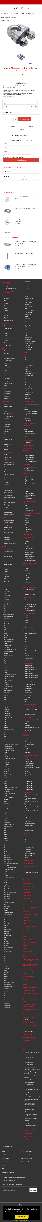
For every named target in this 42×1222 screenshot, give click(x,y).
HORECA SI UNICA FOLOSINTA (8, 292)
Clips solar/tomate (8, 690)
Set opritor (6, 964)
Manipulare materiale (9, 320)
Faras (5, 760)
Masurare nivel (7, 442)
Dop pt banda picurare (9, 750)
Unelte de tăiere (28, 1055)
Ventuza (27, 291)
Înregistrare (4, 1155)
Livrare (7, 171)
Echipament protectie (29, 704)
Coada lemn (6, 692)
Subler (5, 978)
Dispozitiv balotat (8, 742)
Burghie (6, 454)
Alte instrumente (29, 510)
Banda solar (27, 690)
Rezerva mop (7, 916)
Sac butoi (6, 941)
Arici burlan (7, 607)
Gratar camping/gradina (9, 793)
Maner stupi (7, 816)
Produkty (26, 1050)
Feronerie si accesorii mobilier (29, 538)
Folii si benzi (7, 313)
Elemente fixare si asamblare (31, 513)
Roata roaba (6, 924)
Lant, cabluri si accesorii (17, 13)
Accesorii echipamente (9, 514)
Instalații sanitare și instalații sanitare (31, 1100)
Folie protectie (28, 306)
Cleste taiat (26, 898)
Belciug (6, 628)
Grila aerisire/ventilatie (9, 797)
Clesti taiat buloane (28, 902)
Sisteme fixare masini (9, 464)
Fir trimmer (6, 764)
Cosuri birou (28, 851)
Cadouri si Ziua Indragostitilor (27, 1137)
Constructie (5, 296)
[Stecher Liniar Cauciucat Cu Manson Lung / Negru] (7, 222)
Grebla (5, 795)
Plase (26, 770)
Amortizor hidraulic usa (30, 560)
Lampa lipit (6, 803)
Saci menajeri (28, 849)
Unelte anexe (7, 554)
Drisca (5, 754)
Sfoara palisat (28, 725)
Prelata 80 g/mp (28, 781)
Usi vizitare (26, 1040)
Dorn (26, 300)
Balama (5, 610)
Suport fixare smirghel (9, 982)
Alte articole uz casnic (30, 823)
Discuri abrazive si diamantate (28, 449)
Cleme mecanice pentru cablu (9, 17)
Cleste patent (27, 892)
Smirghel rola (28, 485)
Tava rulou (6, 992)
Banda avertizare (29, 375)
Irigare (5, 385)
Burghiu (6, 643)
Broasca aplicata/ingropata (10, 639)
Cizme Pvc (6, 684)
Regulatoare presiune (30, 433)
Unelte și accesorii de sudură (31, 1089)
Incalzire (6, 409)
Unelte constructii (28, 597)
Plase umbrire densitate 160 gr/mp (31, 811)
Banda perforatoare (8, 616)
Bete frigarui (28, 394)
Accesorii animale (29, 825)
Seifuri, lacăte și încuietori (31, 1118)
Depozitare (5, 477)
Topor (5, 999)
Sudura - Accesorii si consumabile (29, 424)
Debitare (6, 579)
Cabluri (26, 592)
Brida (5, 637)
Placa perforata (7, 887)
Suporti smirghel (29, 476)
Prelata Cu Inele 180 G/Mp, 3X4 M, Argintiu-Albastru (25, 265)
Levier (5, 811)
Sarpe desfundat (7, 951)
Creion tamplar (7, 715)
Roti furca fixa (28, 665)
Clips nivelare (28, 331)
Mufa (5, 834)
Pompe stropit (28, 774)
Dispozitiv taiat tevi (29, 322)
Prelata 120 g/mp (29, 783)
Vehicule (25, 1029)
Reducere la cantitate (12, 167)
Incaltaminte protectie (30, 714)
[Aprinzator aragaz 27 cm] (7, 256)
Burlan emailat (7, 645)
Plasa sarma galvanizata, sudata (32, 406)
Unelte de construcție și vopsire (32, 1052)
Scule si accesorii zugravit (30, 631)
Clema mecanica (28, 302)
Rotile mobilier (28, 554)
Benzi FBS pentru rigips (30, 684)
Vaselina (27, 287)
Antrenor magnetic (8, 601)
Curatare (6, 404)
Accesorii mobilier (29, 552)
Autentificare (5, 1158)
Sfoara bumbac (28, 731)
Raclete (26, 857)
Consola (6, 707)
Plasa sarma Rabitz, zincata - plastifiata (31, 414)
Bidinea (6, 629)
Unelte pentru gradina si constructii (30, 734)
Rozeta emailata (7, 935)
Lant (5, 807)
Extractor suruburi (29, 343)
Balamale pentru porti (29, 1025)
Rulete (26, 505)
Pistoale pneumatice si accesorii (32, 641)
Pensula (6, 853)
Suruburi (27, 520)
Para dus (6, 848)
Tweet (30, 63)
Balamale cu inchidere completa (29, 972)
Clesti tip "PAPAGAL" (30, 908)
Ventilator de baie (29, 289)
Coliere (26, 527)
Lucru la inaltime (8, 512)
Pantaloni (6, 507)
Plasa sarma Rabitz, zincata (31, 411)
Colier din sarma (8, 696)
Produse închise (27, 1133)
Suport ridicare (28, 326)
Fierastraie (27, 573)
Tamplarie (5, 388)
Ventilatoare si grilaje (9, 532)
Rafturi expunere (28, 863)
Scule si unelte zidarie (29, 613)
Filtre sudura (28, 437)
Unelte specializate (8, 549)
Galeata (5, 785)
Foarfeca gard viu (8, 768)
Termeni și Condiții (26, 1158)
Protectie (4, 488)
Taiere (5, 308)
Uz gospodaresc (27, 815)
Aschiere (6, 574)
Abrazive (6, 303)
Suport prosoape (29, 392)
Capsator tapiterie (8, 661)
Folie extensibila (8, 776)
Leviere (26, 584)
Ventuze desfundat (29, 847)
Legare (5, 330)
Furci (26, 750)
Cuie (5, 719)
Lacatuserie (5, 421)
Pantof (5, 842)
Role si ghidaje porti (29, 556)
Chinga (5, 678)
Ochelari (6, 838)
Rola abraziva (7, 927)
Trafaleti (27, 396)
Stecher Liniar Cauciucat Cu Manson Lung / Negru (25, 220)
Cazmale (27, 738)
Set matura (6, 962)
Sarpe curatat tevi (29, 649)
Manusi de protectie (29, 707)
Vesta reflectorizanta (29, 373)
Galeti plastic (27, 997)
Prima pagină (4, 13)
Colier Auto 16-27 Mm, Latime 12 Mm (26, 208)
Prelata (25, 779)
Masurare (5, 437)
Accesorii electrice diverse (10, 543)
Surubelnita (6, 988)
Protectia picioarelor (8, 505)
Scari (26, 819)
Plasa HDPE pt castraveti (10, 892)
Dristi (26, 615)
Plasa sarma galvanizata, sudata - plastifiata (32, 408)
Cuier (5, 721)
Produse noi (26, 1047)
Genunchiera (28, 371)
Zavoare (27, 544)
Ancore (26, 531)
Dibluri (26, 518)
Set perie (6, 966)
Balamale (27, 541)
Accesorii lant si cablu (32, 13)
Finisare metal (7, 424)
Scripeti (27, 608)
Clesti (5, 365)
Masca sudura (7, 822)
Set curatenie (28, 383)
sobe (24, 1043)
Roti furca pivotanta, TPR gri (31, 675)
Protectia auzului (8, 490)
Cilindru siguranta (8, 680)
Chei (5, 351)
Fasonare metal (7, 429)
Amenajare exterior (8, 416)
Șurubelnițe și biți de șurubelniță (32, 1069)
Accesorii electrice (8, 527)
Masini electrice (6, 562)
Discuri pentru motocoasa (31, 461)
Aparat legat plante (8, 605)
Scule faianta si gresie (30, 606)
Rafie (26, 723)
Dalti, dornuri (28, 582)
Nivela (5, 836)
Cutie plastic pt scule (8, 729)
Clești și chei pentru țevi (30, 1087)
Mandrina (6, 814)
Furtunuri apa (28, 759)
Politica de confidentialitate (22, 155)
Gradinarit (5, 373)
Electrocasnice (7, 534)
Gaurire (6, 571)
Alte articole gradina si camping (32, 767)
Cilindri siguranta (29, 548)
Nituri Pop (27, 515)
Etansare (6, 315)
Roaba (5, 918)
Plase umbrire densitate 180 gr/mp (31, 807)
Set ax (5, 959)
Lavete (26, 845)
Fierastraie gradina (29, 763)
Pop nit (5, 900)
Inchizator (6, 799)
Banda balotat (7, 620)
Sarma (5, 949)
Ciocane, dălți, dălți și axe (31, 1079)
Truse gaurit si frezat (29, 493)
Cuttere (26, 579)
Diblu (5, 739)
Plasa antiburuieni (8, 888)
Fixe (5, 480)
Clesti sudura (28, 442)
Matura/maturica (8, 826)
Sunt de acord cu (17, 155)
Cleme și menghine (29, 1082)
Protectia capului (8, 495)
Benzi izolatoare (28, 688)
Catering (27, 1123)
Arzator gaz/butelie (8, 609)
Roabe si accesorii (29, 600)
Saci (26, 701)
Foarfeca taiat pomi (8, 774)
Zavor (26, 296)
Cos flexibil (6, 711)
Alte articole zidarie (29, 628)
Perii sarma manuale (29, 470)
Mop (5, 830)
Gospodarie (5, 401)
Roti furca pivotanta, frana (31, 669)
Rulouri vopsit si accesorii (31, 633)
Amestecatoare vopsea (30, 640)
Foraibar (6, 777)
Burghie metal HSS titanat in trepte (31, 873)
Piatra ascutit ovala (8, 869)
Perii (5, 467)
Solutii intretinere (8, 556)
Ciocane (6, 310)
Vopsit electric (7, 885)
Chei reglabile (27, 920)
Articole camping (29, 765)
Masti (26, 435)
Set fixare (6, 961)
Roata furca (6, 920)
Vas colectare (28, 285)
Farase (26, 842)
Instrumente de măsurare (30, 1067)
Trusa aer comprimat (8, 1001)
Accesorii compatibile (9, 474)
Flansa (5, 766)
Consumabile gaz (29, 431)
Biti (24, 933)
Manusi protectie (29, 365)
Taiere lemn (6, 396)
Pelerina (6, 851)
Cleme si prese (7, 391)
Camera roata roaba (8, 651)
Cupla (5, 725)
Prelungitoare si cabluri (9, 525)
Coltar (5, 700)
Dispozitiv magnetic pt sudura (11, 744)
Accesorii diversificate (9, 462)
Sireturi (26, 367)
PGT (24, 355)
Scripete (6, 955)
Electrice (4, 517)
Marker (5, 820)
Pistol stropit (28, 339)
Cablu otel (6, 647)
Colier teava (6, 698)
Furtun (5, 783)
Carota (5, 670)
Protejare (6, 411)
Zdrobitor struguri (29, 298)
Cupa (5, 723)
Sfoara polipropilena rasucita (31, 719)
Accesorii (27, 1120)
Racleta (5, 904)
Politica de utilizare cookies (28, 1162)
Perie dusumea (7, 861)
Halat (26, 335)
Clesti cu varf (27, 895)
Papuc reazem (7, 846)
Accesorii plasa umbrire (30, 805)
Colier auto (6, 694)
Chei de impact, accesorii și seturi (31, 1126)
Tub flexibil (27, 318)
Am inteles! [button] (21, 1216)
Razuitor (6, 910)
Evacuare (27, 655)
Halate (26, 369)
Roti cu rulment (28, 671)
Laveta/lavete (7, 809)
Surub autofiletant (8, 986)
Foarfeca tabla (7, 772)
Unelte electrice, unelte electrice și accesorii (31, 1076)
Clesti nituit (26, 905)
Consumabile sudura (29, 445)
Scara (5, 953)
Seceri (26, 746)
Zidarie (5, 301)
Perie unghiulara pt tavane (10, 867)
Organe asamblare (8, 328)
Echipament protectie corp (31, 709)
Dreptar (6, 752)
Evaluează (31, 126)
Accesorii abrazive (8, 457)
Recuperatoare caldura (29, 1037)
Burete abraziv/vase (8, 641)
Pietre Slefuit (28, 349)
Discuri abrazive (29, 452)
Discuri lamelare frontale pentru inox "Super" (30, 960)
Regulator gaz (28, 314)
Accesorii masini (7, 452)
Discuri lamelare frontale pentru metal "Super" (30, 964)
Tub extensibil (7, 1005)
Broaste (27, 550)
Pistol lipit (6, 879)
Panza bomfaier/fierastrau (10, 844)
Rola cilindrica (7, 929)
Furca (5, 781)
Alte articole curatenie (30, 853)
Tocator (26, 390)
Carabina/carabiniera (8, 665)
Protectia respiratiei (8, 492)
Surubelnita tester (28, 930)
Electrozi (6, 756)
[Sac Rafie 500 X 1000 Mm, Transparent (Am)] (7, 199)
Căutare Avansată (25, 1155)
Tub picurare (7, 1007)
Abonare (7, 232)
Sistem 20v (6, 581)
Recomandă (12, 126)
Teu (5, 996)
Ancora (5, 597)
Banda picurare (7, 618)
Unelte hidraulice (29, 1084)
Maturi (26, 828)
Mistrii (26, 617)
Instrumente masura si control (29, 502)
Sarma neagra (28, 416)
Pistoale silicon (27, 951)
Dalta (5, 737)
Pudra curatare (28, 337)
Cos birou (6, 709)
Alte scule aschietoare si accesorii (30, 496)
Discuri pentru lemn (29, 455)
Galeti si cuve (28, 624)
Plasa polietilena (28, 312)
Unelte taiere (7, 378)
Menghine (6, 431)
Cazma (5, 672)
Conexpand (6, 705)
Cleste (5, 688)
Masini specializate (8, 564)
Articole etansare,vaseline (31, 651)
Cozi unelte (27, 752)
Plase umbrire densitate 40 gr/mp (30, 798)
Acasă (3, 1151)
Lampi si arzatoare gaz (9, 338)
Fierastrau (6, 762)
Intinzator (27, 304)
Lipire (5, 335)
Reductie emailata (8, 914)
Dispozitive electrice (8, 522)
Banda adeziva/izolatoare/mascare (9, 613)
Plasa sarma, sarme (28, 401)
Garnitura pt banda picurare (10, 787)
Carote (5, 459)
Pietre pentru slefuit (29, 484)
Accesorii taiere (7, 398)
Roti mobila (6, 933)
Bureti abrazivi (28, 478)
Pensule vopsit (28, 636)
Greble (26, 748)
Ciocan (5, 682)
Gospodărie (27, 1059)
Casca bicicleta (28, 387)
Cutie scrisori (7, 731)
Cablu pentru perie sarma (10, 649)
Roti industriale (27, 663)
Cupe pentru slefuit (29, 480)
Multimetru (27, 324)
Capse (5, 663)
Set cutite (27, 381)
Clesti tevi (26, 911)
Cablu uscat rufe (29, 329)
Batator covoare (7, 626)
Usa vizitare (27, 281)
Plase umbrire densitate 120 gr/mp (31, 802)
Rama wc (6, 908)
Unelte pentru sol (8, 380)
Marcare (6, 449)
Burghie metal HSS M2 (30, 866)
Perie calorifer (7, 857)
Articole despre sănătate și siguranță (30, 1115)
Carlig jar (6, 668)
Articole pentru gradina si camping (30, 756)
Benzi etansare (28, 692)
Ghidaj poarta (7, 791)
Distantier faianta (8, 746)
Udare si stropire (8, 376)
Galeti (26, 817)
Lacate (26, 546)
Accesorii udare (28, 761)
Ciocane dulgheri (28, 883)
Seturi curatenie (28, 855)
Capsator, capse (28, 558)
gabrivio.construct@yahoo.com (16, 1177)
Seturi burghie (28, 498)
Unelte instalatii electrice (9, 368)
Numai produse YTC (29, 1130)
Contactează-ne (5, 1162)
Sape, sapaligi (28, 742)
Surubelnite (6, 353)
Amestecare (6, 298)
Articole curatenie (29, 830)
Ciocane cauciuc (27, 889)
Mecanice (4, 348)
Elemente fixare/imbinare (9, 758)
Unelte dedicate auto (8, 558)
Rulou (5, 939)
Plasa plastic (7, 894)
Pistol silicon (7, 883)
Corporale (6, 484)
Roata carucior (28, 320)
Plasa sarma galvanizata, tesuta (32, 404)
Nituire (5, 333)
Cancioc (6, 653)
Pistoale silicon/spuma (30, 610)
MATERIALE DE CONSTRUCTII (7, 283)
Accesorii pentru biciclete (31, 1107)
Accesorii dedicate (8, 406)
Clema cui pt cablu (8, 686)
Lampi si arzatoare (29, 602)
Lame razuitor (7, 805)
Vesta (26, 292)
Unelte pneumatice (8, 551)
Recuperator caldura (8, 912)
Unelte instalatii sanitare (9, 358)
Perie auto (6, 855)
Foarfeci (27, 571)
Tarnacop (6, 990)
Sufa (5, 980)
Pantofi (26, 1019)
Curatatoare (6, 576)
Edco (24, 378)
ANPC (3, 1165)
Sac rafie (6, 945)
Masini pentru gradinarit (9, 584)
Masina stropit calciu (9, 824)
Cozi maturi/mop (28, 860)
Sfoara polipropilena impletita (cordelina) (31, 728)
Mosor (5, 832)
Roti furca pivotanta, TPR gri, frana (31, 678)
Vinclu (26, 294)
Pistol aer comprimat (8, 877)
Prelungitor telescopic (9, 902)
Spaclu (5, 974)
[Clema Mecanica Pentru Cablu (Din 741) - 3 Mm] (21, 49)
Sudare (5, 343)
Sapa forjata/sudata (8, 947)
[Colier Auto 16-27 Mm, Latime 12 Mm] (7, 211)
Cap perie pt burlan (8, 655)
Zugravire (6, 318)
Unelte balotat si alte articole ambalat (31, 698)
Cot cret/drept (7, 713)
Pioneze (6, 875)
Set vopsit (6, 968)
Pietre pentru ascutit (29, 482)
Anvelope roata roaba (29, 987)
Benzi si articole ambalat (30, 682)
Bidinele (27, 638)
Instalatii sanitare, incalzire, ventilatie (31, 645)
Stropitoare (6, 976)
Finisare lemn (7, 393)
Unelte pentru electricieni (30, 1092)
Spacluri (27, 620)
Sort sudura (6, 972)
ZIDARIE (6, 286)
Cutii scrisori (28, 821)
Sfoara (5, 970)
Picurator (6, 871)
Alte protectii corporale (9, 502)
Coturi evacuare (27, 1034)
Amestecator (7, 595)
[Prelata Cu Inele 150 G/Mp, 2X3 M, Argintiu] (7, 244)
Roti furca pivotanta (29, 667)
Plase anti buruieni (28, 976)
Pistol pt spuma (7, 881)
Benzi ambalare (28, 696)
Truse (5, 363)
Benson (25, 352)
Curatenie (26, 833)
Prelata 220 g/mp (29, 789)
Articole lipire (7, 539)
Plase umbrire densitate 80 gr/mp (30, 795)
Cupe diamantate (29, 459)
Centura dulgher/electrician (10, 674)
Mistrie (5, 828)
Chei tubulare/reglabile (9, 676)
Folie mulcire (28, 345)
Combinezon (7, 702)
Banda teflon (7, 624)
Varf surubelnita (28, 283)
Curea (26, 363)
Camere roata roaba (29, 990)
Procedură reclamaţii (26, 1151)
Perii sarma (26, 464)
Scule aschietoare (28, 489)
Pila (5, 873)
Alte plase (27, 418)
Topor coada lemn (28, 886)
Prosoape (27, 358)
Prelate (5, 589)
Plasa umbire (7, 896)
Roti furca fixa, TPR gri (30, 673)
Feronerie (6, 326)
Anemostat (6, 599)
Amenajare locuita (8, 414)
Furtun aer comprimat (30, 341)
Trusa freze (6, 1003)
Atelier (4, 546)
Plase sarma (6, 591)
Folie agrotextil (28, 347)
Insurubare (6, 566)
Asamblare (5, 323)
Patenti (5, 370)
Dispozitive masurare (9, 447)
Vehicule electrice (29, 1031)
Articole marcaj (28, 626)
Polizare (6, 569)
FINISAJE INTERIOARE (10, 288)
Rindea (26, 308)
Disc (5, 740)
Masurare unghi (7, 444)
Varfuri (5, 355)
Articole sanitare (29, 658)
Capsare (6, 340)
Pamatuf (6, 840)
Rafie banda (6, 906)
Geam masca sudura (8, 789)
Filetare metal (7, 434)
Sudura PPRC (28, 660)
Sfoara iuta (27, 721)
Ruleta (5, 937)
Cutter (5, 733)
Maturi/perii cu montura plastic (30, 983)
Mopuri (27, 843)
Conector (6, 703)
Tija (5, 998)
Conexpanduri (28, 529)
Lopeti (26, 740)
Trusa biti (27, 328)
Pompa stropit (7, 898)
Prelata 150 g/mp (29, 785)
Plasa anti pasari (7, 890)
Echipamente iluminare (9, 520)
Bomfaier (6, 633)
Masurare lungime (8, 439)
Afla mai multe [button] (17, 1211)
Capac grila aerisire (8, 657)
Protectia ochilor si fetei (9, 497)
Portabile (6, 482)
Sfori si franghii (27, 717)
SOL (2, 1169)
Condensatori (7, 537)
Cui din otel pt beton (8, 717)
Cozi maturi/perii (28, 969)
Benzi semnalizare (29, 694)
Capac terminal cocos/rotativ (10, 659)
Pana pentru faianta (29, 310)
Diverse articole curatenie (30, 993)
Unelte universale (8, 360)
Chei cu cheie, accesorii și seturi (32, 1096)
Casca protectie (28, 362)
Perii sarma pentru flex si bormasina (30, 467)
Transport (6, 418)
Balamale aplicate (28, 1022)
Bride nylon (6, 541)
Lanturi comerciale (29, 589)
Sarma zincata (28, 420)
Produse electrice (29, 1112)
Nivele (26, 508)
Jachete (5, 509)
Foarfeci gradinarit (29, 772)
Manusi (6, 818)
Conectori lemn (27, 534)
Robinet (6, 925)
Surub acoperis (7, 984)
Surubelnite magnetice (29, 926)
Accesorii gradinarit (8, 383)
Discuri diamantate (29, 457)
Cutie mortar (7, 735)
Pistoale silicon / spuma (30, 604)
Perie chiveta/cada (8, 859)
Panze (5, 472)
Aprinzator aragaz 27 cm (24, 253)
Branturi (27, 360)
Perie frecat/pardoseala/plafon (11, 863)
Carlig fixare (7, 666)
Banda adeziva (28, 385)
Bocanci (6, 631)
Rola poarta (6, 931)
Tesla (5, 994)
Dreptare (27, 622)
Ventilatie (27, 653)
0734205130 (12, 1181)
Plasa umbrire (27, 792)
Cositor (26, 333)
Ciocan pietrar (27, 880)
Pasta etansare (7, 850)
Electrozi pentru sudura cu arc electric (31, 428)
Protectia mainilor (8, 500)
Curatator (6, 727)
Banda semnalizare (8, 622)
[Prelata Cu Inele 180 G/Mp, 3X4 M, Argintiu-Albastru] (7, 267)
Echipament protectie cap (30, 711)
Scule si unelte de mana (30, 563)
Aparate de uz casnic (29, 1109)
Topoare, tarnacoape (29, 744)
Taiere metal (6, 426)
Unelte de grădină (29, 1064)
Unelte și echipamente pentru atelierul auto (31, 1072)
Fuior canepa (7, 779)
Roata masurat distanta (9, 922)
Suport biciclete (28, 388)
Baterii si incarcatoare (9, 530)
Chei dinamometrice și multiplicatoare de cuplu (29, 1103)
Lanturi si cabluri (8, 345)
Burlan (26, 316)
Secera (5, 957)
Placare (5, 305)
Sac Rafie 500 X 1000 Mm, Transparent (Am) (26, 197)
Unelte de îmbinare (29, 1057)
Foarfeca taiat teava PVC (30, 914)
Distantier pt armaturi (9, 748)
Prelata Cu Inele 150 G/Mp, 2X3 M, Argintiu (25, 242)
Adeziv (5, 593)
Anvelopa (6, 603)
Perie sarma (6, 865)
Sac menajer (7, 943)
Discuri (5, 469)
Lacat (5, 801)
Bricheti (6, 635)
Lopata (5, 813)
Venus (3, 587)
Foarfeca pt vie (7, 770)
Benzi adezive (28, 686)
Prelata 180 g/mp (29, 787)
